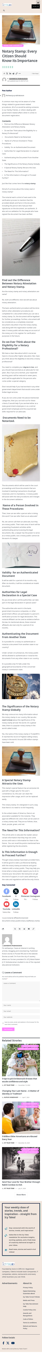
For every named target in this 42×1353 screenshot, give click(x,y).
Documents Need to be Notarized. (17, 137)
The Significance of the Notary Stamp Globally (22, 164)
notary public (15, 921)
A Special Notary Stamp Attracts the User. (20, 168)
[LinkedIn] (15, 907)
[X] (15, 894)
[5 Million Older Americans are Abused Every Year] (21, 1118)
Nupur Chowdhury (11, 1097)
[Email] (33, 929)
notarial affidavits (14, 918)
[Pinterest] (25, 894)
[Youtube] (6, 907)
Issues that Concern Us (13, 45)
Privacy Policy (25, 1350)
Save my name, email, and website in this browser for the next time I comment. (22, 1023)
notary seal (25, 921)
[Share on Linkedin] (10, 73)
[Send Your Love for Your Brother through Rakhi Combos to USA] (21, 1163)
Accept (21, 1345)
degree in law (28, 367)
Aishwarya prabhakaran (18, 78)
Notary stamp (34, 921)
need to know (7, 720)
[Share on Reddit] (13, 73)
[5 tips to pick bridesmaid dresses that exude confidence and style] (21, 1060)
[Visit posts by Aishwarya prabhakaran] (7, 939)
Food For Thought (30, 1046)
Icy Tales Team (9, 1085)
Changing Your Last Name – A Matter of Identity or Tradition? (20, 1092)
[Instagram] (35, 894)
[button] (39, 1334)
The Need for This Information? (16, 171)
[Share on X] (7, 73)
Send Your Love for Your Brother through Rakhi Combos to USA (21, 1183)
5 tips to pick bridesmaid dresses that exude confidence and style (19, 1080)
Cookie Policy (16, 1350)
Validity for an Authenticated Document (19, 147)
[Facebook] (6, 894)
